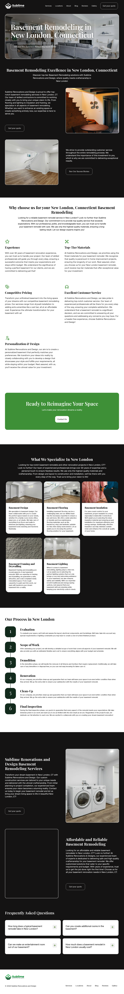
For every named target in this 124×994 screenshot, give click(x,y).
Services (48, 6)
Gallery (94, 6)
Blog (76, 6)
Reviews (85, 6)
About (68, 6)
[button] (33, 927)
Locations (59, 6)
